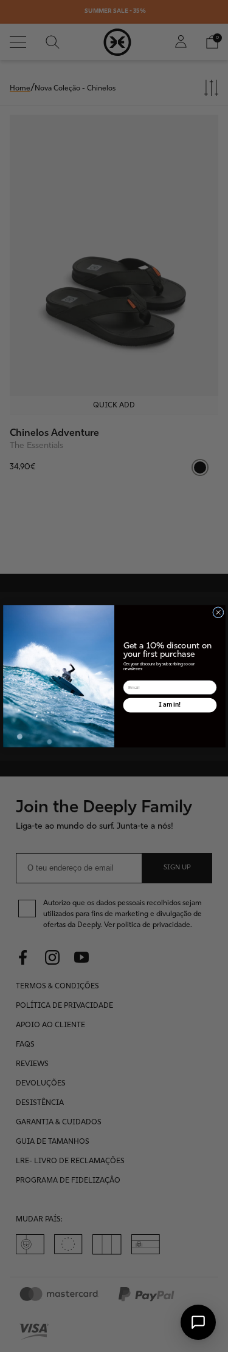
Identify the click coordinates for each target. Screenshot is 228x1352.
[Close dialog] (218, 612)
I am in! (170, 704)
